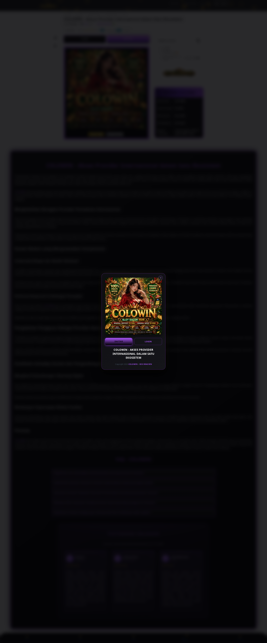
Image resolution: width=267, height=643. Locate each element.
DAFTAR (119, 341)
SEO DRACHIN (145, 364)
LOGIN (148, 341)
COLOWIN (133, 364)
